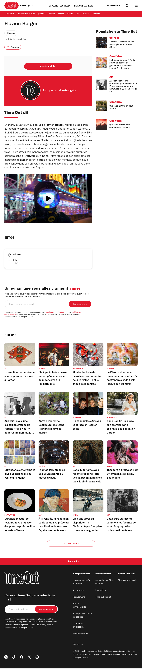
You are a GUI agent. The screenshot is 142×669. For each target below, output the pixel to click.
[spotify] (37, 657)
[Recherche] (127, 5)
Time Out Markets (83, 6)
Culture (52, 14)
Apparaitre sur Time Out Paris (104, 582)
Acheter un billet (48, 66)
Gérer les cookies (80, 634)
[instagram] (6, 657)
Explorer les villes (60, 6)
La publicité (100, 590)
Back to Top (73, 561)
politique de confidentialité (32, 622)
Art (77, 14)
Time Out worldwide (127, 580)
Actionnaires (78, 590)
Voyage (61, 14)
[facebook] (21, 657)
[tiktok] (14, 657)
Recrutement (79, 597)
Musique (86, 14)
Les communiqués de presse (81, 582)
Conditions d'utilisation (78, 625)
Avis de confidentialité (79, 605)
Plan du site (78, 645)
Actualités (10, 14)
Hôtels (70, 14)
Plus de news (71, 544)
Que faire (41, 14)
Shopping (96, 14)
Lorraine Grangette (65, 91)
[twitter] (29, 657)
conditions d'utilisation (55, 313)
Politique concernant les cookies (82, 615)
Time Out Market (103, 597)
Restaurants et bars (26, 14)
